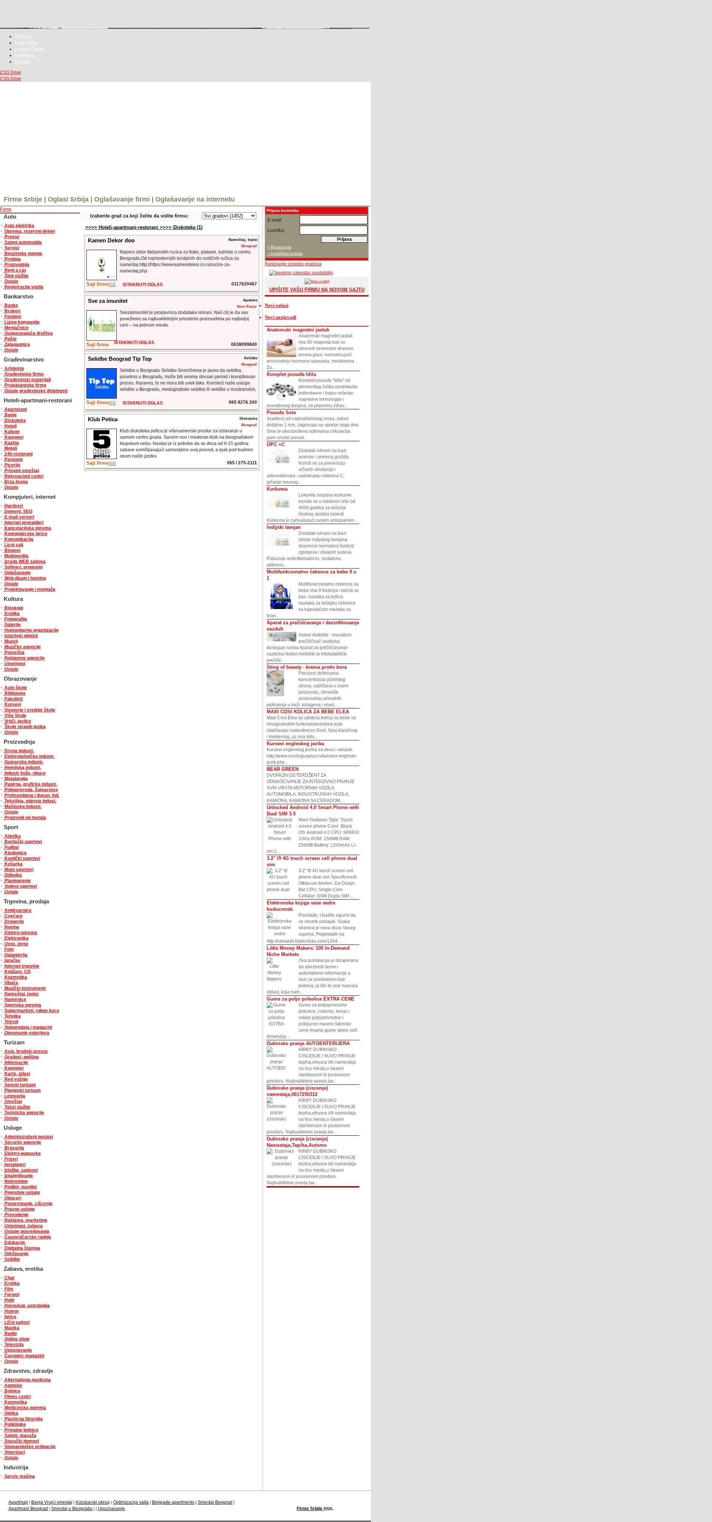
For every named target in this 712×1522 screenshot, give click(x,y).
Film (8, 1289)
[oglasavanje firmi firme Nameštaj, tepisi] (101, 278)
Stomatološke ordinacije (29, 1446)
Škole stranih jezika (24, 726)
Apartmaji (18, 1502)
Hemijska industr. (22, 767)
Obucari (12, 1198)
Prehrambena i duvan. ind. (31, 795)
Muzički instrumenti (24, 988)
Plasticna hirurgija (23, 1418)
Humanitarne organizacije (31, 630)
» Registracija (279, 247)
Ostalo (10, 281)
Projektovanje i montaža (29, 589)
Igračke (11, 960)
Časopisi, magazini (23, 1355)
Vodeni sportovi (20, 886)
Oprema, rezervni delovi (29, 231)
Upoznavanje (17, 1350)
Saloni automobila (22, 242)
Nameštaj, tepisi (21, 993)
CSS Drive (10, 72)
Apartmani (15, 409)
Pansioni (13, 459)
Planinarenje (17, 880)
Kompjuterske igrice (25, 533)
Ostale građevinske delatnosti (35, 390)
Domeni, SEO (17, 511)
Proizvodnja (16, 264)
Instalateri (14, 1164)
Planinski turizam (22, 1090)
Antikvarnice (17, 910)
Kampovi (13, 437)
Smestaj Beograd (215, 1502)
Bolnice (11, 1391)
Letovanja (14, 1096)
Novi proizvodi (280, 317)
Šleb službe (16, 275)
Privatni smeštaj (21, 470)
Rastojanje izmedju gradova (293, 263)
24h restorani (18, 453)
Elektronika (16, 938)
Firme (5, 209)
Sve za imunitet (108, 301)
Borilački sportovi (22, 841)
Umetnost (14, 663)
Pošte (10, 338)
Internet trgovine (21, 966)
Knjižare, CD (17, 971)
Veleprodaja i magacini (27, 1027)
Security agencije (22, 1142)
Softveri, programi (23, 567)
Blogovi (11, 550)
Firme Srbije (310, 1508)
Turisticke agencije (23, 1112)
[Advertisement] (185, 138)
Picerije (11, 465)
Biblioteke (14, 693)
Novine (11, 927)
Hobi (8, 1300)
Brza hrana (15, 481)
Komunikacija (18, 539)
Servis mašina (19, 1476)
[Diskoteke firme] (112, 465)
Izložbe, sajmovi (20, 1170)
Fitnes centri (17, 1396)
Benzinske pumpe (22, 253)
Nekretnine (15, 1181)
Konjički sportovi (21, 858)
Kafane (11, 431)
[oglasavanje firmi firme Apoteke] (101, 339)
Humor (11, 1311)
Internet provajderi (23, 522)
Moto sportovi (18, 869)
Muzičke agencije (22, 646)
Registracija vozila (23, 286)
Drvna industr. (18, 750)
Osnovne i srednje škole (29, 710)
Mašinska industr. (22, 806)
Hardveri (13, 505)
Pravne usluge (19, 1209)
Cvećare (13, 916)
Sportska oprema (22, 1005)
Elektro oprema (20, 932)
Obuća (10, 982)
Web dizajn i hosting (24, 578)
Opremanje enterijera (26, 1032)
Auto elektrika (18, 225)
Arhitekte (13, 368)
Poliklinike (14, 1424)
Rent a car (14, 270)
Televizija (13, 1344)
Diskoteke (14, 420)
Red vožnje (15, 1079)
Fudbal (11, 847)
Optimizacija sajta (131, 1502)
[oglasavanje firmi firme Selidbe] (101, 397)
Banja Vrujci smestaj (51, 1502)
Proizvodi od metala (24, 817)
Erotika (11, 613)
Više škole (14, 715)
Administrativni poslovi (28, 1136)
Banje (10, 415)
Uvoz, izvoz (15, 943)
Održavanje (16, 1253)
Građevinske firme (23, 374)
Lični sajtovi (16, 1322)
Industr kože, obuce (24, 773)
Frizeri (10, 1159)
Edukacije (14, 1242)
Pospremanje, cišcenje (28, 1203)
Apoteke (12, 1385)
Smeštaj (12, 1101)
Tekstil (10, 1021)
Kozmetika (15, 977)
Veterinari (14, 1452)
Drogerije (13, 921)
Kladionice (15, 852)
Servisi (11, 248)
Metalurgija (15, 778)
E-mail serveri (18, 517)
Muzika (11, 1327)
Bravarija (13, 1147)
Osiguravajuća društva (28, 333)
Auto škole (15, 687)
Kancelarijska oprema (27, 528)
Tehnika (12, 1016)
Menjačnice (16, 327)
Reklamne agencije (24, 658)
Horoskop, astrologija (26, 1305)
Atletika (12, 836)
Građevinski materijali (27, 379)
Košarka (13, 864)
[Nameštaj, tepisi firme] (112, 286)
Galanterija (15, 955)
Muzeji (10, 641)
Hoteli (10, 426)
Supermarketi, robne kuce (31, 1010)
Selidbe (11, 1259)
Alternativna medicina (27, 1379)
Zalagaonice (16, 344)
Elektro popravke (22, 1153)
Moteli (10, 448)
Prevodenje (16, 1214)
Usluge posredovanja (26, 1231)
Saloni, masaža (19, 1435)
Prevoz (11, 236)
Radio (10, 1333)
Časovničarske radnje (27, 1237)
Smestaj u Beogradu (71, 1508)
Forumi (11, 1294)
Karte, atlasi (16, 1073)
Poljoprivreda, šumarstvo (30, 789)
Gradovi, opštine (21, 1057)
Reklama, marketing (25, 1220)
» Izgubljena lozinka (285, 253)
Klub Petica (103, 419)
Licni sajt (13, 544)
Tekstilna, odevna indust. (29, 800)
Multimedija (16, 556)
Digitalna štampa (21, 1248)
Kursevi (12, 704)
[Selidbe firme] (112, 404)
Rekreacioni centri (23, 476)
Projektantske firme (24, 385)
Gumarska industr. (23, 762)
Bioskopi (13, 608)
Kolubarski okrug (93, 1502)
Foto (8, 949)
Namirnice (14, 999)
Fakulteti (13, 698)
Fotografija (15, 619)
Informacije (15, 1062)
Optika (10, 1413)
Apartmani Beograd (28, 1508)
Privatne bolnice (21, 1430)
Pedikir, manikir (20, 1186)
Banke (10, 305)
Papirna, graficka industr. (30, 784)
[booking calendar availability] (299, 272)
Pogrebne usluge (21, 1192)
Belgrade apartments (173, 1502)
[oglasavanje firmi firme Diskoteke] (101, 457)
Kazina (11, 442)
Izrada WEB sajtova (24, 561)
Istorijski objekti (20, 635)
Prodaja (12, 259)
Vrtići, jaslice (17, 721)
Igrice (9, 1316)
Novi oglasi (277, 305)
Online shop (16, 1339)
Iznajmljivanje (18, 1175)
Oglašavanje (17, 572)
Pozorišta (13, 652)
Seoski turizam (19, 1084)
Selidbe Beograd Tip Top (120, 359)
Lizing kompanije (21, 322)
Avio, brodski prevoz (25, 1051)
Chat (8, 1277)
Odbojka (12, 875)
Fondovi (12, 316)
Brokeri (11, 311)
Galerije (12, 624)
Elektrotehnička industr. (29, 756)
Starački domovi (21, 1441)
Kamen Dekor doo (111, 240)
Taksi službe (16, 1107)
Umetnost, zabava (23, 1225)
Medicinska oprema (24, 1407)
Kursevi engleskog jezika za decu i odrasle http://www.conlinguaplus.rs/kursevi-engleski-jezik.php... (312, 753)
